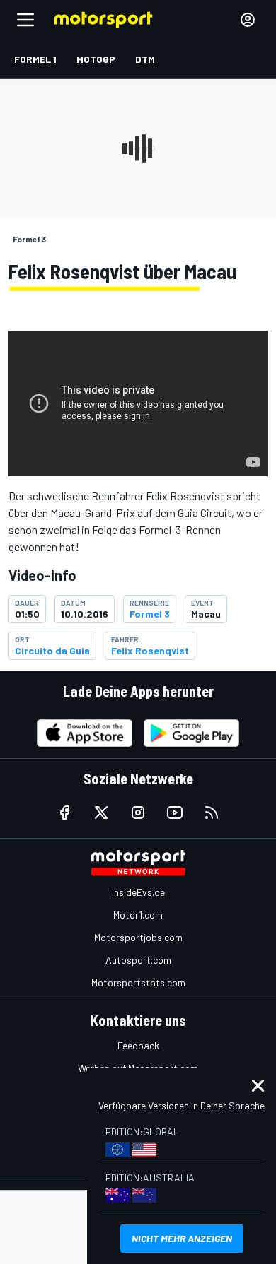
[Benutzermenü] (248, 20)
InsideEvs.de (138, 892)
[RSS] (211, 812)
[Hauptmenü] (25, 19)
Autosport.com (138, 960)
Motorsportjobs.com (138, 937)
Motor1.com (138, 915)
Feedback (138, 1045)
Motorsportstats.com (138, 982)
